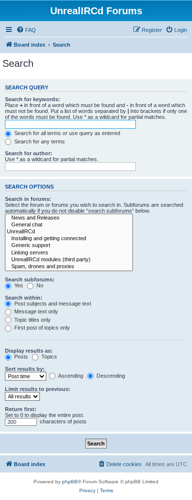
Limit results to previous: (37, 389)
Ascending (70, 376)
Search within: (23, 298)
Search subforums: (30, 279)
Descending (110, 376)
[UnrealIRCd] (69, 231)
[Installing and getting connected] (69, 238)
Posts (20, 357)
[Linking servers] (69, 253)
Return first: (20, 409)
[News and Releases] (69, 218)
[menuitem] (26, 30)
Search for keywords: (32, 99)
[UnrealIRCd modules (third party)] (69, 259)
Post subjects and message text (52, 303)
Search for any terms (39, 141)
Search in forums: (28, 199)
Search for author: (28, 153)
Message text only (35, 311)
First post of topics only (41, 328)
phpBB (70, 481)
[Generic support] (69, 245)
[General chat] (69, 225)
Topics (48, 357)
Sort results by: (25, 369)
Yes (18, 285)
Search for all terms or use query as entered (66, 133)
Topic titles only (32, 320)
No (39, 285)
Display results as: (29, 351)
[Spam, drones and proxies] (69, 266)
